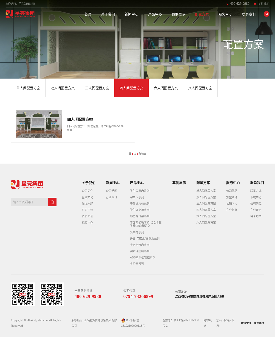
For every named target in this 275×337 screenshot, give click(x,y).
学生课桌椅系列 (140, 209)
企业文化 (87, 197)
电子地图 (255, 216)
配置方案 (202, 14)
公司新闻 (111, 190)
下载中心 (255, 197)
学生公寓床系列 (140, 190)
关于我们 (108, 14)
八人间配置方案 (206, 222)
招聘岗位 (255, 203)
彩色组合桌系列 (140, 216)
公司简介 (87, 190)
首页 (88, 14)
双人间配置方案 (206, 197)
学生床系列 (137, 197)
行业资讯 (111, 197)
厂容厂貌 (87, 209)
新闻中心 (131, 14)
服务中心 (225, 14)
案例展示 (178, 14)
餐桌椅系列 (137, 232)
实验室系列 (137, 263)
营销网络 (231, 203)
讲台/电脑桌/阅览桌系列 (145, 238)
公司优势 (231, 190)
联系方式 (255, 190)
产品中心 (155, 14)
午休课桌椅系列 (140, 203)
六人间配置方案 (206, 216)
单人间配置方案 (206, 190)
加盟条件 (231, 197)
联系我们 (249, 14)
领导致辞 (87, 203)
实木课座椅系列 (140, 251)
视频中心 (87, 222)
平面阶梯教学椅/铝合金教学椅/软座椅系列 (146, 224)
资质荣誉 (87, 216)
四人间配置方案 (206, 209)
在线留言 (255, 209)
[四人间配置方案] (73, 124)
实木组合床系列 (140, 244)
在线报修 (231, 209)
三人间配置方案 (206, 203)
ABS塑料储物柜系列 (142, 257)
